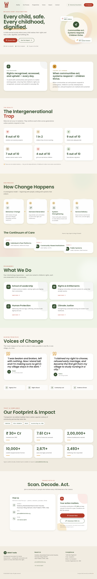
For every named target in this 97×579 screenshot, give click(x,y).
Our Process (26, 5)
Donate (89, 5)
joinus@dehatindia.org (42, 462)
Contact (57, 5)
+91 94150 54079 (22, 520)
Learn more (15, 295)
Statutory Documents (75, 5)
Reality (18, 5)
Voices (43, 5)
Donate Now (11, 40)
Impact (50, 5)
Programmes (35, 5)
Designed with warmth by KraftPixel (85, 573)
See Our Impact (25, 40)
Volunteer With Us (73, 521)
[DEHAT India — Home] (6, 5)
